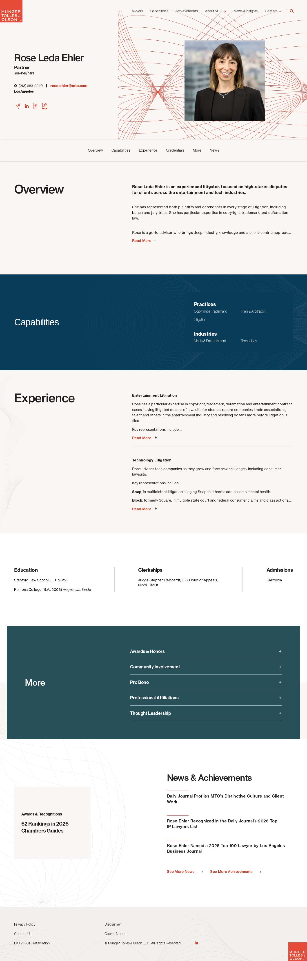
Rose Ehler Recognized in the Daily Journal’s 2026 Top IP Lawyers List (222, 823)
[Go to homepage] (11, 21)
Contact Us (22, 934)
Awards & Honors (147, 651)
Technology (249, 341)
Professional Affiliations (154, 697)
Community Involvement (155, 667)
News (214, 150)
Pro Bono (139, 682)
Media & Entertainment (210, 341)
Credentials (175, 150)
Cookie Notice (115, 934)
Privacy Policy (25, 924)
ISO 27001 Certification (32, 943)
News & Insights (246, 11)
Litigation (200, 319)
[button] (292, 11)
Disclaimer (113, 924)
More (197, 150)
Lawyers (136, 11)
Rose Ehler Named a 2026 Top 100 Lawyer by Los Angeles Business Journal (226, 848)
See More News (181, 871)
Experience (148, 150)
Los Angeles (24, 91)
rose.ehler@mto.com (68, 85)
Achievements (187, 11)
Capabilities (159, 11)
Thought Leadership (150, 713)
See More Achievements (232, 871)
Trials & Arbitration (253, 311)
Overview (95, 150)
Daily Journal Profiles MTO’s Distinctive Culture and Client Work (225, 799)
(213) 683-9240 (28, 85)
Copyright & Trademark (210, 311)
